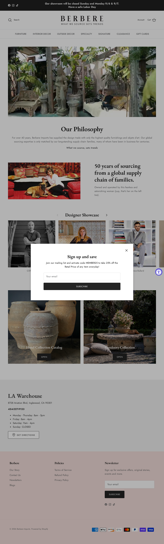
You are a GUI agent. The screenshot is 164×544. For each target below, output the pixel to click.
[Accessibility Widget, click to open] (158, 272)
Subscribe (82, 286)
